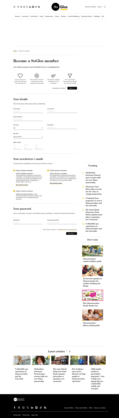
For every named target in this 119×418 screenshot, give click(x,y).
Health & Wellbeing (73, 16)
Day (14, 145)
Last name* (50, 109)
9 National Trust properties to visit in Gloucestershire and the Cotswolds (94, 201)
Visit (102, 16)
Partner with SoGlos (81, 408)
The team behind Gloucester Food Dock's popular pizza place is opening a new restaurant (94, 214)
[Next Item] (69, 351)
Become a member (90, 7)
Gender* (16, 133)
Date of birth (17, 142)
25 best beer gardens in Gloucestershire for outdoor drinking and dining (92, 282)
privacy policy (73, 229)
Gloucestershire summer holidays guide (92, 260)
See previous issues (22, 185)
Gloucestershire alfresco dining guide (91, 324)
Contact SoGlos (69, 408)
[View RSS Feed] (39, 7)
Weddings (97, 16)
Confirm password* (53, 220)
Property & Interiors (86, 16)
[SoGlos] (59, 7)
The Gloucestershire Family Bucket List (91, 304)
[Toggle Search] (105, 7)
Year (36, 145)
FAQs (90, 408)
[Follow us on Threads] (21, 7)
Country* (16, 125)
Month (26, 145)
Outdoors (63, 16)
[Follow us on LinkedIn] (30, 7)
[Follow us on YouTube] (33, 7)
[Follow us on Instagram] (24, 7)
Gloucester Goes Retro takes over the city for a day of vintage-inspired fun (94, 190)
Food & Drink (34, 16)
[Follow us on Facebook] (18, 7)
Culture (57, 16)
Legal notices (34, 415)
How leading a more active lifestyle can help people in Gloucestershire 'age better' (78, 375)
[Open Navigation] (14, 7)
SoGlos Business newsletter (58, 170)
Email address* (17, 117)
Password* (16, 220)
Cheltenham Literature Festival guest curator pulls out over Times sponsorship (93, 177)
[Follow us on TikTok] (36, 7)
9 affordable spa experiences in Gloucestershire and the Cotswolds (94, 227)
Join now (70, 233)
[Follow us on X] (27, 7)
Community (25, 16)
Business (17, 16)
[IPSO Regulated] (19, 399)
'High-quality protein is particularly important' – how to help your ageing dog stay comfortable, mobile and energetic (98, 379)
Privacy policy (26, 415)
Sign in (100, 7)
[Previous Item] (67, 351)
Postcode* (50, 125)
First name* (16, 109)
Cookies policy (17, 415)
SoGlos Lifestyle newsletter (24, 170)
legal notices (62, 229)
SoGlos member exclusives (24, 191)
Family (41, 16)
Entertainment (49, 16)
